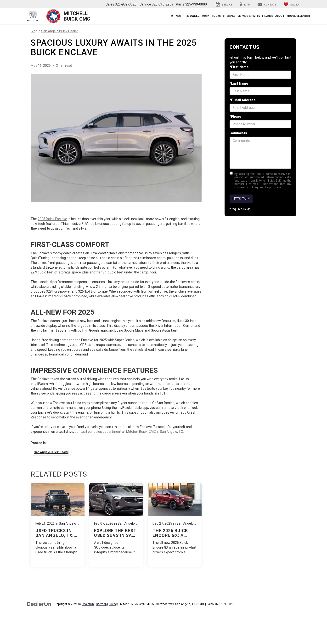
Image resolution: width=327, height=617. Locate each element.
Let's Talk (241, 199)
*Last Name (239, 83)
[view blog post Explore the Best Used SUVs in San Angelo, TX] (116, 525)
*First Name (239, 67)
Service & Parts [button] (248, 15)
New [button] (178, 15)
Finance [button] (267, 15)
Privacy (113, 604)
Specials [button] (229, 15)
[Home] (172, 16)
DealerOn (88, 604)
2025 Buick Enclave (52, 219)
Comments (238, 133)
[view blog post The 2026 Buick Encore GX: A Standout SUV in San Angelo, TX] (175, 525)
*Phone (235, 116)
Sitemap (101, 604)
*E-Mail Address (242, 100)
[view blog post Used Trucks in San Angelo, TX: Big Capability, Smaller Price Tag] (58, 525)
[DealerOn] (39, 604)
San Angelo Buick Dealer (59, 31)
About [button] (279, 15)
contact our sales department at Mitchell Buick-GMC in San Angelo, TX (129, 432)
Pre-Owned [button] (191, 15)
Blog (34, 31)
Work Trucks (211, 15)
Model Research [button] (298, 15)
